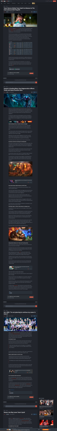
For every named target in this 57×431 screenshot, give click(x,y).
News (25, 3)
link (12, 65)
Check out (31, 73)
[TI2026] (33, 3)
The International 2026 (16, 333)
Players (19, 3)
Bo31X (39, 429)
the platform (16, 285)
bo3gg (4, 92)
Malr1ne (12, 30)
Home (5, 3)
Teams (22, 3)
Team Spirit (17, 28)
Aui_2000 (12, 332)
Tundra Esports (17, 385)
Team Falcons (11, 28)
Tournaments (13, 3)
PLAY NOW (45, 429)
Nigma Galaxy (14, 378)
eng (51, 1)
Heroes (29, 3)
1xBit (20, 252)
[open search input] (46, 1)
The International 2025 (12, 29)
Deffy (4, 11)
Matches (8, 3)
